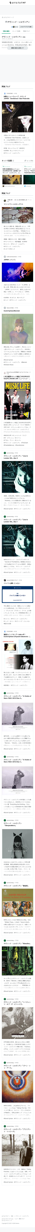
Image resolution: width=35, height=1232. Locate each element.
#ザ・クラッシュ (9, 438)
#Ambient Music (9, 364)
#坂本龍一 (7, 685)
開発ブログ (21, 1218)
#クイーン (18, 438)
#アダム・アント (9, 440)
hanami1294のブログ (12, 580)
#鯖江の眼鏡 (21, 239)
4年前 (19, 256)
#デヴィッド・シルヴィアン (12, 153)
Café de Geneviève (12, 256)
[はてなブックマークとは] (13, 161)
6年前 (15, 631)
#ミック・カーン (9, 621)
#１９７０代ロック (9, 249)
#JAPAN (6, 150)
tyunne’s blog (10, 453)
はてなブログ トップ (8, 17)
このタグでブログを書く (26, 26)
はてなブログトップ (7, 1220)
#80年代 (22, 148)
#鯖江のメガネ (12, 239)
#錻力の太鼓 (7, 623)
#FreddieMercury (9, 445)
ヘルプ (16, 1218)
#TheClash (24, 442)
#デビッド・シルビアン (18, 244)
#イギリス (13, 297)
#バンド (6, 300)
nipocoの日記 (10, 308)
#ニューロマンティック (17, 150)
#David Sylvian (8, 360)
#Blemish (24, 362)
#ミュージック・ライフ (19, 435)
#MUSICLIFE (7, 435)
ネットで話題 (16, 31)
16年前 (16, 820)
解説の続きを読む (16, 48)
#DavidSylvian (19, 445)
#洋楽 (5, 148)
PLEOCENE (10, 93)
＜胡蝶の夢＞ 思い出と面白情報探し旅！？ (18, 200)
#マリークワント (9, 241)
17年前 (16, 882)
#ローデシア (20, 297)
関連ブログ (26, 31)
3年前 (15, 93)
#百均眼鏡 (18, 241)
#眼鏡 (5, 239)
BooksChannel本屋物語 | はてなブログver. (17, 372)
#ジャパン (7, 244)
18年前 (16, 999)
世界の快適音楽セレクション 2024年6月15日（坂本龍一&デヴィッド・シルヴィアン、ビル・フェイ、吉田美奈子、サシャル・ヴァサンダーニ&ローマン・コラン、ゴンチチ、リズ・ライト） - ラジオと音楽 (12, 171)
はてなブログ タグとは (7, 1218)
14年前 (16, 693)
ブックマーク (6, 166)
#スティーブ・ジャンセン (22, 621)
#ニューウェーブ (13, 148)
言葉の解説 (6, 31)
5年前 (16, 453)
